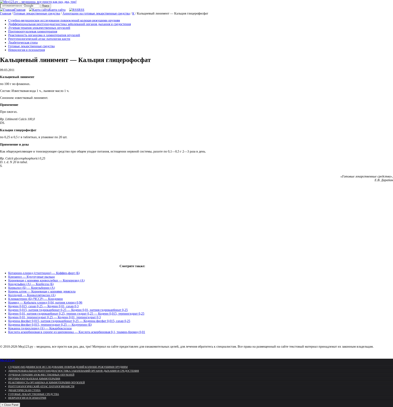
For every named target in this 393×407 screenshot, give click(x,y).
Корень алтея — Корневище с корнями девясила (42, 291)
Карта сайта (57, 9)
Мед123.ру (7, 360)
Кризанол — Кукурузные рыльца (31, 276)
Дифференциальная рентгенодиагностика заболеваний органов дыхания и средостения (69, 24)
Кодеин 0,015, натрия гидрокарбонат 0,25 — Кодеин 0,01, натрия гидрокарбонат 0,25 (68, 310)
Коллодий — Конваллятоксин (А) (31, 295)
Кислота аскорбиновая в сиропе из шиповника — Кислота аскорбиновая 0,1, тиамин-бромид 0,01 (76, 332)
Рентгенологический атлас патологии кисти (39, 39)
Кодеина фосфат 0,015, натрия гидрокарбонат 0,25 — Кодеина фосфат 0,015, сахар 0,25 (69, 321)
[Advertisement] (59, 226)
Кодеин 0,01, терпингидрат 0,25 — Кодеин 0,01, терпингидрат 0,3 (54, 317)
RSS (81, 9)
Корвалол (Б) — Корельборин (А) (31, 287)
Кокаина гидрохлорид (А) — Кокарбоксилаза (40, 328)
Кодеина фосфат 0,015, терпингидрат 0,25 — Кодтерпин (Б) (50, 324)
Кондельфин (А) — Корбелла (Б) (31, 284)
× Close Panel (10, 404)
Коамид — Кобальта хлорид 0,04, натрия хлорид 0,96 (45, 302)
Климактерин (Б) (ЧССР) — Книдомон (35, 299)
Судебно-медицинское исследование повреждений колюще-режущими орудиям (64, 20)
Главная (19, 9)
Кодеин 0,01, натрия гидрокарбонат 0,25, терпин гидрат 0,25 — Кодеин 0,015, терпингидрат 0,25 (76, 313)
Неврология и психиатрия (26, 50)
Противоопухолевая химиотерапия (32, 31)
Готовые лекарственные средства (31, 46)
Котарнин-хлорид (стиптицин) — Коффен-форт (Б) (44, 273)
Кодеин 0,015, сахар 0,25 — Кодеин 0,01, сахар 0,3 (43, 306)
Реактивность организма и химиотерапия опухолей (44, 35)
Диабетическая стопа (23, 42)
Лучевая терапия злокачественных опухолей (39, 27)
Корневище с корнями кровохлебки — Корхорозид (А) (46, 280)
